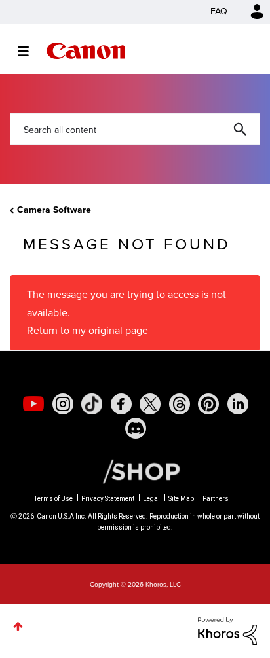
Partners (215, 498)
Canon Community (86, 51)
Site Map (181, 498)
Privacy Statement (107, 498)
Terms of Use (53, 498)
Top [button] (18, 626)
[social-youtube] (33, 403)
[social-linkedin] (237, 403)
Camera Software (54, 210)
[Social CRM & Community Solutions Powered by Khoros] (227, 630)
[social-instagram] (62, 403)
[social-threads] (179, 403)
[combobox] (135, 129)
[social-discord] (135, 428)
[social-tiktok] (91, 403)
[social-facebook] (121, 403)
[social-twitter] (150, 403)
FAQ (218, 11)
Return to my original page (87, 330)
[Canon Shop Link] (135, 470)
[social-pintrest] (208, 403)
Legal (151, 498)
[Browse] (30, 51)
